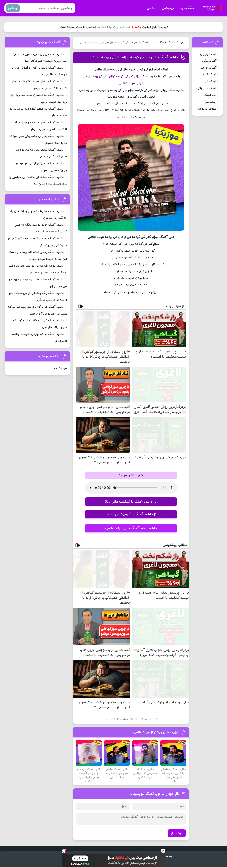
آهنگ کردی (209, 75)
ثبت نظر (176, 833)
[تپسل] (64, 851)
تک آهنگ (165, 43)
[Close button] (163, 851)
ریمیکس (168, 8)
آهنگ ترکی (209, 61)
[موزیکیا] (211, 8)
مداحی (151, 8)
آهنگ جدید (188, 8)
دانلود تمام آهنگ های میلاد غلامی (131, 528)
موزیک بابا (60, 368)
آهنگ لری (210, 81)
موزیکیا (178, 43)
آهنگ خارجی (208, 68)
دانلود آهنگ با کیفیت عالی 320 (128, 501)
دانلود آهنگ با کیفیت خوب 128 (129, 514)
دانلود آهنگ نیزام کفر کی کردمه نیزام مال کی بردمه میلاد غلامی (130, 57)
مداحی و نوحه (207, 109)
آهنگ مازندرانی (206, 88)
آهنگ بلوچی (208, 54)
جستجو (13, 8)
